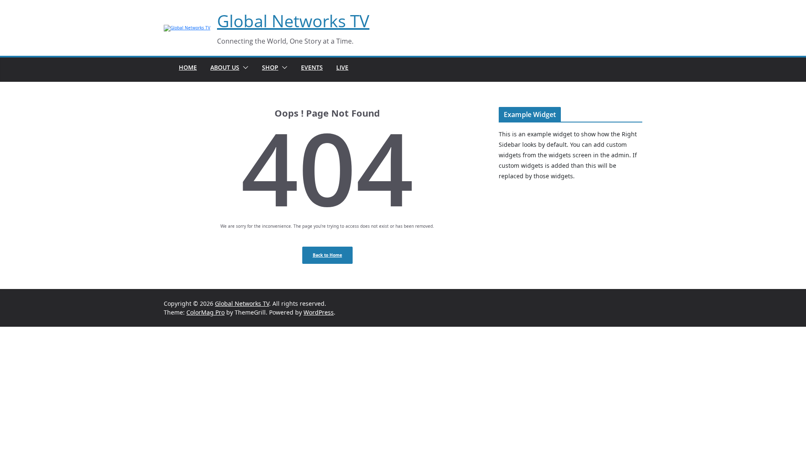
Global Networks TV (293, 20)
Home (188, 67)
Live (342, 67)
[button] (244, 67)
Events (312, 67)
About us (224, 67)
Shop (270, 67)
